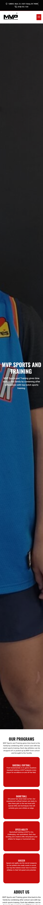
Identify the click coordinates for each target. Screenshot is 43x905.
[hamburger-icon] (38, 17)
